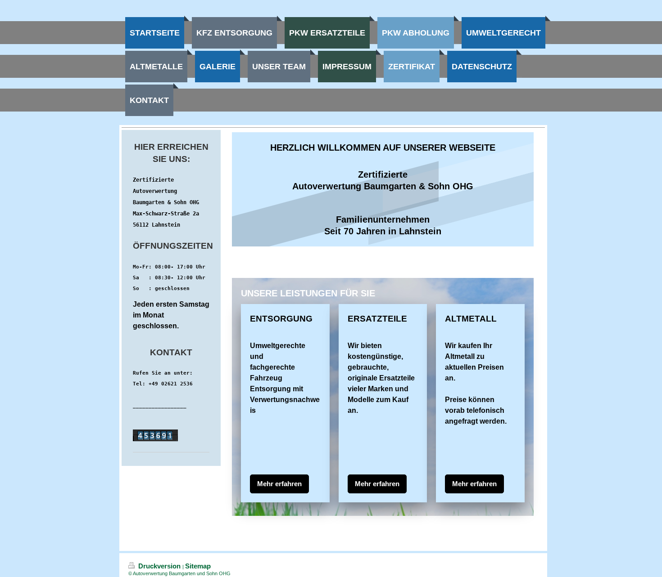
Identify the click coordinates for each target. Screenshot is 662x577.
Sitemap (198, 566)
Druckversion (159, 566)
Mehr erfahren (279, 484)
